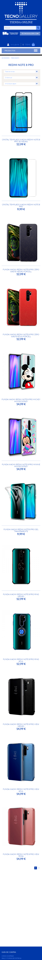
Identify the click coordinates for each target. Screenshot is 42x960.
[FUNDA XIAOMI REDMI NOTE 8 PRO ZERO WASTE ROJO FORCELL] (21, 308)
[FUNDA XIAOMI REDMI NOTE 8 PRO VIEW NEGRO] (21, 698)
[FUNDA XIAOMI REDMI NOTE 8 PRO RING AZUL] (21, 633)
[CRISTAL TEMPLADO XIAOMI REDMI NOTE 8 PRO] (21, 178)
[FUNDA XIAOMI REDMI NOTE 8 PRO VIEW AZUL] (21, 762)
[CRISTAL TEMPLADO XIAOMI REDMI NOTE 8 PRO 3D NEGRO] (21, 113)
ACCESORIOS (5, 58)
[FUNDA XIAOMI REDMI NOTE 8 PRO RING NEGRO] (21, 568)
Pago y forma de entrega (11, 958)
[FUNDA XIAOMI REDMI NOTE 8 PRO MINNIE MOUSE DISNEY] (21, 438)
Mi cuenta (14, 45)
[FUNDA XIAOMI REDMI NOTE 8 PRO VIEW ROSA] (21, 828)
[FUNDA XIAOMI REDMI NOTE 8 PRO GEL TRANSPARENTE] (21, 503)
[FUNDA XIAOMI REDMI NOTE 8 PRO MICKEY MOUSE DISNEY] (21, 373)
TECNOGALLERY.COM (30, 33)
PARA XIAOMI (15, 58)
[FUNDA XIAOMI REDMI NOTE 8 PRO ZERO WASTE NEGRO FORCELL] (21, 243)
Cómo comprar (8, 956)
